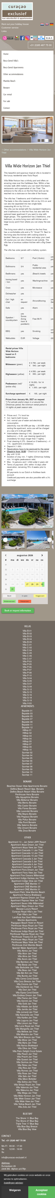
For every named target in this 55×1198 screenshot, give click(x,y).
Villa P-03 (27, 661)
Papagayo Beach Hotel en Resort (27, 922)
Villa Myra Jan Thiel (27, 1042)
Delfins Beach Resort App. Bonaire (27, 788)
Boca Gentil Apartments (13, 67)
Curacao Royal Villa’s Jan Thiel (27, 911)
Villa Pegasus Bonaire (27, 816)
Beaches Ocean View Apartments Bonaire (27, 785)
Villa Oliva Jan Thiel (27, 1048)
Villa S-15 (27, 692)
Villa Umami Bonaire (27, 827)
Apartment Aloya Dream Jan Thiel (27, 844)
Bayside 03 (27, 713)
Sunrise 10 (27, 771)
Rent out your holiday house (15, 24)
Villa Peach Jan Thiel (27, 1053)
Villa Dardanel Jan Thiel (27, 986)
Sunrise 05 (27, 758)
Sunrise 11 (27, 774)
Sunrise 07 (27, 763)
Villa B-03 (27, 636)
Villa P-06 (27, 666)
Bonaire (6, 87)
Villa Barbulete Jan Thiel (27, 967)
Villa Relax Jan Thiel (27, 1065)
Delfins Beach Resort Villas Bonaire (27, 791)
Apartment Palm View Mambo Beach (27, 892)
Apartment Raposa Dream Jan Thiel (27, 897)
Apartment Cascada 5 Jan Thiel (27, 861)
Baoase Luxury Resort (27, 908)
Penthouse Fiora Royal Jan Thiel (27, 928)
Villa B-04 (27, 638)
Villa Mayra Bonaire (27, 813)
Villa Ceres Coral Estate (27, 978)
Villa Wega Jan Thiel (27, 1092)
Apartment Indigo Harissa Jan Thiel (27, 878)
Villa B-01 (27, 630)
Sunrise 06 (27, 760)
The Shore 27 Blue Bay (27, 1120)
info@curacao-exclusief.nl (14, 1157)
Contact (6, 107)
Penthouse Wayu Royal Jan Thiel (27, 939)
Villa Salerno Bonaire (27, 825)
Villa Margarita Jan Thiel (27, 1028)
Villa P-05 (27, 664)
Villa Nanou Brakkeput (27, 1045)
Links (4, 31)
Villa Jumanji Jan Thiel (27, 1011)
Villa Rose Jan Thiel (27, 1073)
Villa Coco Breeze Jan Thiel (27, 981)
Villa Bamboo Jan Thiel (27, 961)
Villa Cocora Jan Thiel (27, 984)
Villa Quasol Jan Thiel (27, 1059)
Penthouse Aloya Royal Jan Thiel (27, 925)
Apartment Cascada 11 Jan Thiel (27, 850)
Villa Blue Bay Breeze (27, 1126)
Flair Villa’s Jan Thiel (27, 914)
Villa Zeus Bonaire (27, 830)
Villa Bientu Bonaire (27, 802)
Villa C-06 (27, 655)
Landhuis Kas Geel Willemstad (27, 917)
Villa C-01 (27, 644)
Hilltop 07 (27, 744)
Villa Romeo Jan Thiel (27, 1070)
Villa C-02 (27, 647)
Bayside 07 (27, 718)
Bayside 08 (27, 721)
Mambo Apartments (27, 919)
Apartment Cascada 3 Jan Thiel (27, 858)
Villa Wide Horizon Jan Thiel (27, 1095)
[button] (38, 140)
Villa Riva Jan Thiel (27, 1067)
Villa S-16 (27, 694)
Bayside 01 (27, 710)
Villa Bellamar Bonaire (27, 799)
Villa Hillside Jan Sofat (27, 1006)
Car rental (7, 94)
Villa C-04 (27, 650)
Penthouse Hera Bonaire (27, 794)
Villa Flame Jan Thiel (27, 998)
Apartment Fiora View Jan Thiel (27, 872)
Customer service (10, 27)
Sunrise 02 (27, 752)
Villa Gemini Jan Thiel (27, 1000)
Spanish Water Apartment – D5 (27, 947)
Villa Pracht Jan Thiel (27, 1056)
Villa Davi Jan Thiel (27, 989)
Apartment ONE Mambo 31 (27, 889)
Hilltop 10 (27, 749)
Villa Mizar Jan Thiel (27, 1039)
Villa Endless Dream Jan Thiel (27, 995)
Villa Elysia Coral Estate (27, 992)
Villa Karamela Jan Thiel (27, 1014)
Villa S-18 (27, 697)
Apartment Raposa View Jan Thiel (27, 900)
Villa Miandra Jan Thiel (27, 1034)
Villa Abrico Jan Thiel (27, 950)
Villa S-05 (27, 680)
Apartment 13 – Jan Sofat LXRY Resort (27, 841)
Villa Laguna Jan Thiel (27, 1020)
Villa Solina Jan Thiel (27, 1081)
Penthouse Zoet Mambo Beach (27, 944)
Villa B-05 (27, 641)
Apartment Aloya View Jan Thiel (27, 847)
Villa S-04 (27, 678)
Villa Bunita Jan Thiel (27, 975)
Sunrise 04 (27, 755)
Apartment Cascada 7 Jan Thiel (27, 866)
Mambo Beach (9, 80)
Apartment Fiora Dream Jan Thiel (27, 869)
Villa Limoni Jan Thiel (27, 1023)
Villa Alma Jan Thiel (27, 956)
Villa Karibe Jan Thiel (27, 1017)
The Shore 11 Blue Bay (27, 1118)
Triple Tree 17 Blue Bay (27, 1123)
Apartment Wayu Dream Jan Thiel (27, 906)
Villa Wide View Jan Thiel (27, 1101)
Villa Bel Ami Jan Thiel (27, 972)
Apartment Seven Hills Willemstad (27, 903)
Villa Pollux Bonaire (27, 819)
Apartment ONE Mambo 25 (27, 886)
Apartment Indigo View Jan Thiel (27, 880)
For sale (6, 101)
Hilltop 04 (27, 738)
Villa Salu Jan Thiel (27, 1076)
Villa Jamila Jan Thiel (27, 1009)
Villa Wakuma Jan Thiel (27, 1090)
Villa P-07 (27, 669)
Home (5, 53)
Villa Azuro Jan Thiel (27, 958)
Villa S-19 (27, 700)
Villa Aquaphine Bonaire (27, 797)
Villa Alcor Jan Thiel (27, 953)
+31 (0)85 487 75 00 (41, 45)
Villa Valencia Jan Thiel (27, 1087)
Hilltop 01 (27, 730)
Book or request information (18, 610)
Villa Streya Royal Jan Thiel (27, 1084)
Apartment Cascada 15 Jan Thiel (27, 855)
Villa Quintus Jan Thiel (27, 1062)
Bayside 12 (27, 727)
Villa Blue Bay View (27, 1129)
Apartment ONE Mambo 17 (27, 883)
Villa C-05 (27, 652)
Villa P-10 (27, 675)
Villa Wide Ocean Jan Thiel (27, 1098)
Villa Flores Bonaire (27, 808)
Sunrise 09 (27, 769)
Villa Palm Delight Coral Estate (27, 1051)
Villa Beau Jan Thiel (27, 970)
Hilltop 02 (27, 732)
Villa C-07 (27, 658)
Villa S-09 (27, 686)
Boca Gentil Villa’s (10, 60)
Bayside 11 (27, 724)
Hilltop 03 (27, 735)
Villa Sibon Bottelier (27, 1078)
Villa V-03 (27, 703)
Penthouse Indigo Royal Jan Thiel (27, 931)
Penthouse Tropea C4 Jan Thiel (27, 936)
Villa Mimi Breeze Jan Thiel (27, 1037)
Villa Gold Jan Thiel (27, 1003)
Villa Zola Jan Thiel (27, 1106)
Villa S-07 (27, 683)
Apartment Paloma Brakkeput (27, 894)
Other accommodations (13, 74)
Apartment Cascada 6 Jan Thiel (27, 864)
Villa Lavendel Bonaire (27, 811)
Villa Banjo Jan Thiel (27, 964)
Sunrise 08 (27, 766)
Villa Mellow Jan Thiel (27, 1031)
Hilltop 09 (27, 746)
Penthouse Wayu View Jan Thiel (27, 942)
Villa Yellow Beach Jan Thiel (27, 1104)
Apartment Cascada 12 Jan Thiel (27, 852)
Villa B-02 (27, 633)
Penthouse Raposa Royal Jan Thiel (27, 933)
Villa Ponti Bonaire (27, 822)
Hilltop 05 (27, 741)
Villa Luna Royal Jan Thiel (27, 1025)
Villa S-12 (27, 689)
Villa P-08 (27, 672)
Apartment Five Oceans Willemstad (27, 875)
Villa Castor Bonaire (27, 805)
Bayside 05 (27, 716)
